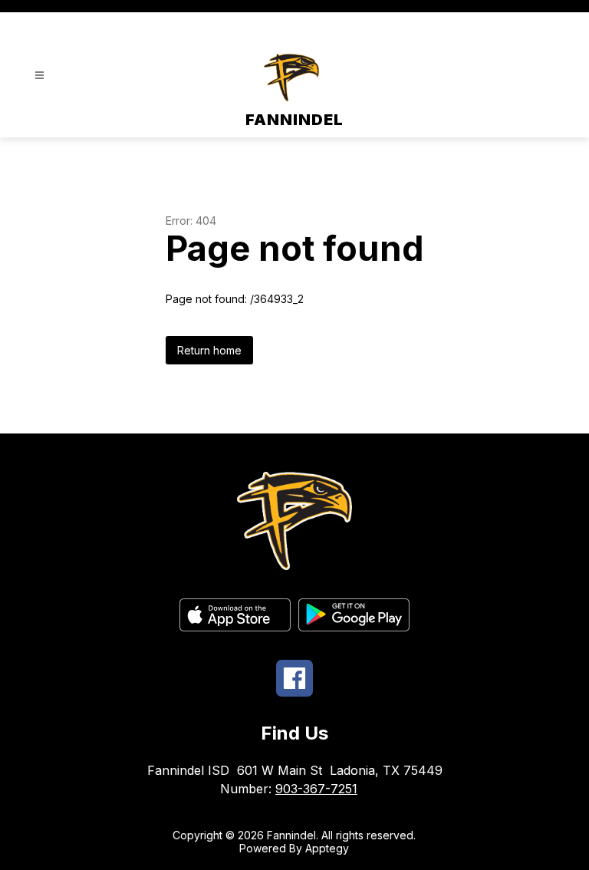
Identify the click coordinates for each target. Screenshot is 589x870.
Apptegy (327, 848)
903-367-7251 (316, 788)
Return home (209, 350)
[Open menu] (39, 75)
